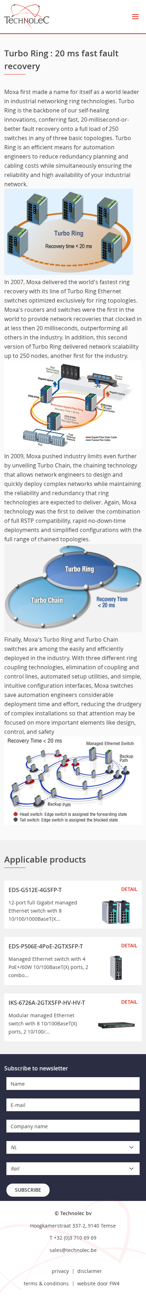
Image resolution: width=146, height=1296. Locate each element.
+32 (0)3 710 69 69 (75, 1237)
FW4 (114, 1283)
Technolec (26, 16)
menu (135, 16)
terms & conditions (46, 1283)
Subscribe (28, 1189)
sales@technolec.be (73, 1250)
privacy (60, 1271)
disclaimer (89, 1271)
